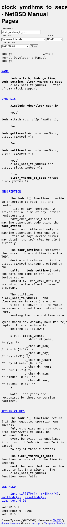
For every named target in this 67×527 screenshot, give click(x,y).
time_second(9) (13, 500)
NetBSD (57, 520)
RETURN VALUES (13, 411)
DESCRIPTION (11, 191)
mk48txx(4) (50, 493)
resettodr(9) (35, 497)
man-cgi (36, 523)
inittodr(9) (11, 497)
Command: (8, 29)
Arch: (52, 36)
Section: (8, 36)
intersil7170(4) (23, 493)
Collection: (9, 43)
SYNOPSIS (8, 99)
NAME (5, 71)
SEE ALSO (8, 487)
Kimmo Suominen (10, 523)
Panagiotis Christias (54, 523)
